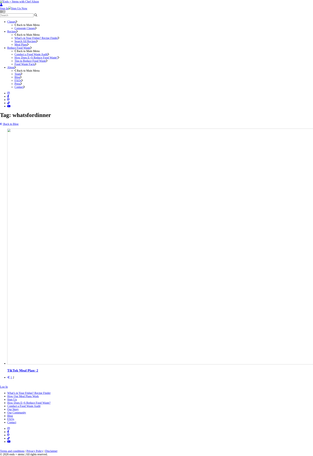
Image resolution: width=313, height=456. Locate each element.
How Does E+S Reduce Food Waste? (36, 57)
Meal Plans (20, 44)
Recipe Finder (36, 38)
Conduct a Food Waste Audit (31, 54)
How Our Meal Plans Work (23, 396)
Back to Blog (10, 124)
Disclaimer (51, 451)
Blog (17, 77)
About (10, 67)
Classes (11, 21)
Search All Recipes (25, 41)
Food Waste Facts (24, 64)
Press (17, 83)
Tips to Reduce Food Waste (30, 60)
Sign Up (12, 399)
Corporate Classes (24, 28)
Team (17, 73)
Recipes (11, 31)
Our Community (16, 412)
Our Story (13, 409)
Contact (18, 87)
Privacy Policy (34, 451)
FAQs (17, 80)
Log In (4, 386)
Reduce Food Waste (18, 47)
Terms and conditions (12, 451)
